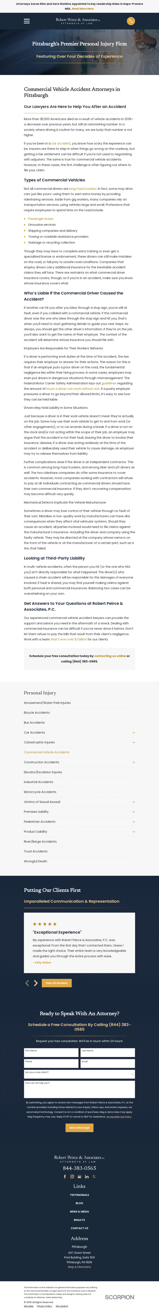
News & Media (79, 1211)
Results (79, 1220)
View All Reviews (57, 983)
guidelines (109, 383)
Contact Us (79, 1228)
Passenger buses (40, 219)
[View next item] (36, 983)
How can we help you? (37, 1083)
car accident (60, 143)
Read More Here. (83, 9)
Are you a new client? (37, 1072)
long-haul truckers (82, 189)
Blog (79, 1203)
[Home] (78, 21)
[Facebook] (65, 1176)
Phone (28, 1061)
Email (85, 1061)
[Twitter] (94, 1176)
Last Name (87, 1050)
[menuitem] (79, 703)
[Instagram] (72, 1176)
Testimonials (79, 1195)
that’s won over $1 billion (69, 639)
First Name (31, 1050)
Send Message (79, 1128)
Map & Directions (79, 1267)
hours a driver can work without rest (73, 389)
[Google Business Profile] (79, 1176)
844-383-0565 (79, 1168)
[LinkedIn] (87, 1176)
